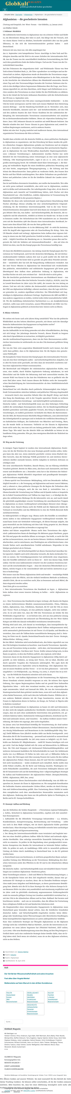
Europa (8, 997)
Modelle (30, 995)
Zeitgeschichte (32, 1007)
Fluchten (51, 995)
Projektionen (31, 999)
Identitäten (31, 997)
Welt (8, 999)
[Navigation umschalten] (5, 9)
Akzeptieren (6, 1092)
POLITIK (9, 993)
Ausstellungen (53, 999)
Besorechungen (11, 1001)
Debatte (13, 955)
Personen (30, 1009)
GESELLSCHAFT (33, 993)
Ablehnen (17, 1092)
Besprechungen (32, 1001)
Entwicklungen (32, 1011)
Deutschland (10, 995)
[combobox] (13, 1022)
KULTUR (51, 993)
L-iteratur (51, 997)
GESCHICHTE (32, 1005)
